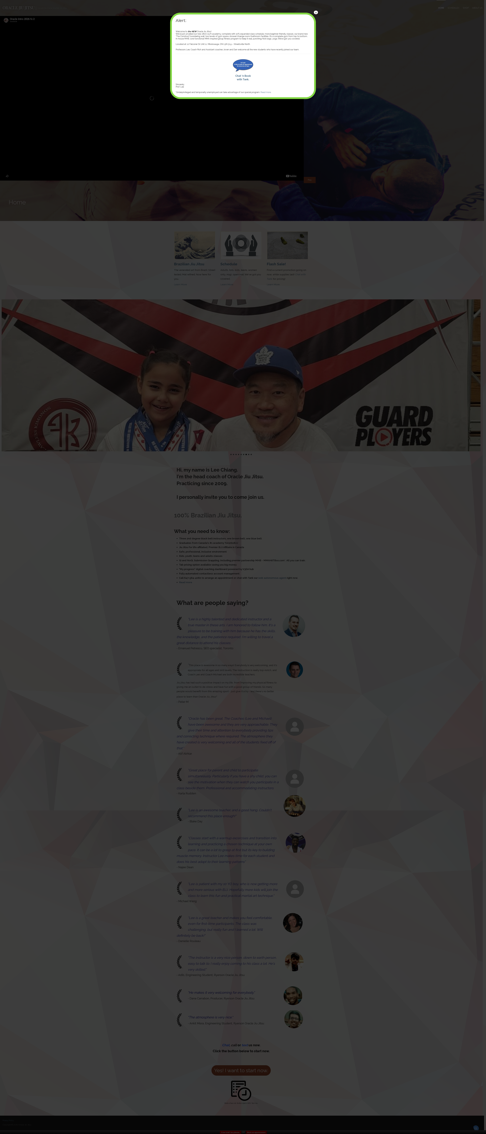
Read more (265, 92)
